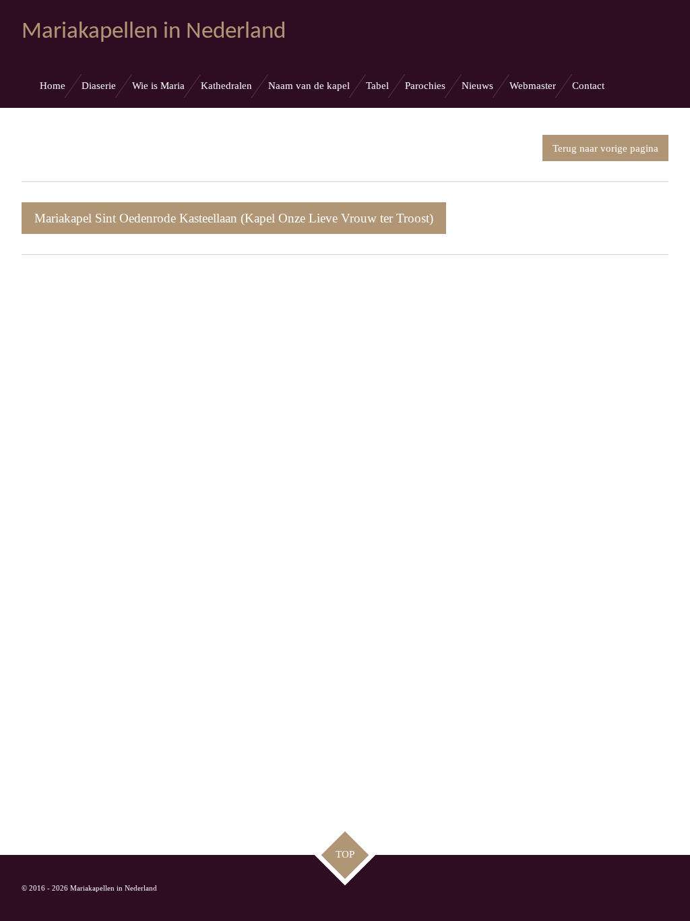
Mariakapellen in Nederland (154, 32)
